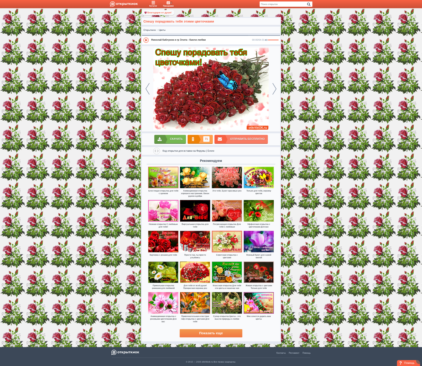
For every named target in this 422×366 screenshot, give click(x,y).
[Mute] (266, 40)
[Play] (146, 40)
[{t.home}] (125, 352)
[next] (274, 89)
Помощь (306, 353)
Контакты (281, 353)
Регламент (294, 353)
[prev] (147, 89)
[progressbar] (273, 40)
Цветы (162, 30)
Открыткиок (149, 30)
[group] (211, 40)
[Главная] (124, 4)
